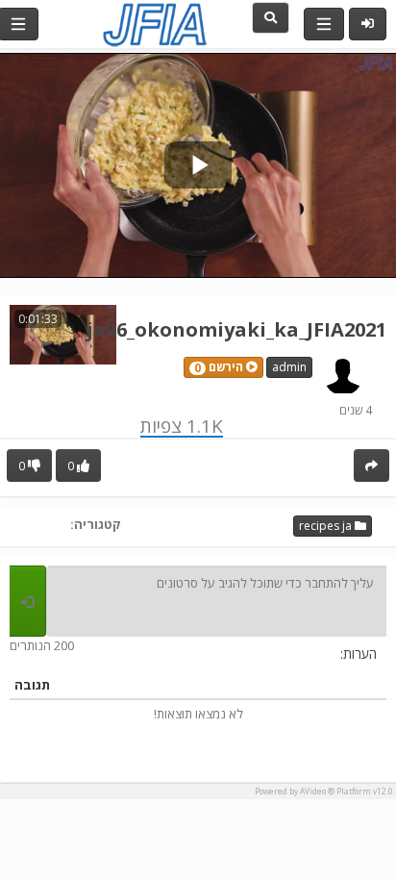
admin (289, 367)
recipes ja (327, 525)
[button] (223, 367)
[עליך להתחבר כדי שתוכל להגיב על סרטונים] (28, 601)
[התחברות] (367, 24)
